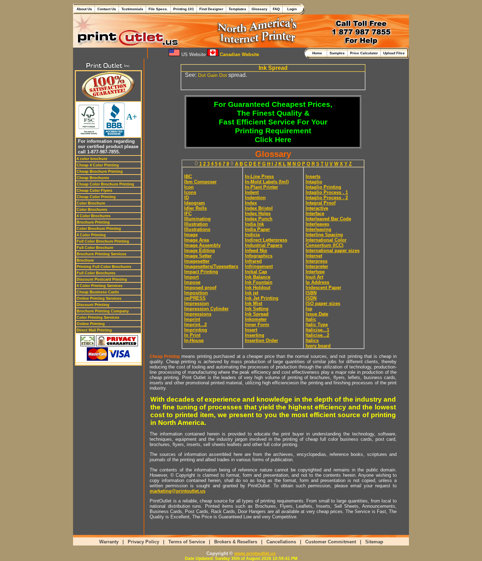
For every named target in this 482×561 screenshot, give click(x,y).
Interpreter (317, 266)
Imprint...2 (195, 324)
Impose (192, 282)
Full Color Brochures (96, 273)
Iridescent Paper (323, 287)
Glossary (259, 9)
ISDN (311, 298)
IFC (188, 213)
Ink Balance (257, 277)
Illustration (196, 224)
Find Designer (211, 9)
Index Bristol (259, 208)
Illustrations (197, 229)
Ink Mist (253, 303)
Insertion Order (261, 340)
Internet (314, 255)
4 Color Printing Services (99, 285)
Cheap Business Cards (98, 292)
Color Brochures (92, 209)
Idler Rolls (195, 208)
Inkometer (256, 319)
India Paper (257, 229)
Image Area (196, 240)
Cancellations (281, 541)
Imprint (192, 319)
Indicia (252, 234)
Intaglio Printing (323, 187)
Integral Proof (321, 203)
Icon (189, 187)
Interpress (316, 261)
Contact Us (106, 9)
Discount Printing (93, 305)
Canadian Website (238, 54)
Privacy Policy (143, 541)
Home (318, 53)
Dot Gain (208, 75)
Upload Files (394, 53)
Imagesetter (197, 261)
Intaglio (314, 181)
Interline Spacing (324, 234)
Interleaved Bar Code (328, 218)
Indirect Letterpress (266, 240)
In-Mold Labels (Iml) (267, 181)
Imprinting (195, 330)
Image (191, 234)
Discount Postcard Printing (102, 279)
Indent (252, 192)
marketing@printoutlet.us (177, 491)
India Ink (254, 224)
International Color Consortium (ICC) (326, 242)
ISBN (311, 292)
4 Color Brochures (93, 216)
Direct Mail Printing (94, 330)
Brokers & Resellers (235, 541)
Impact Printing (201, 271)
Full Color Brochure (95, 247)
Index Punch (258, 218)
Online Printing (91, 324)
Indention (255, 197)
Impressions (197, 314)
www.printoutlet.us (255, 553)
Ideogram (194, 203)
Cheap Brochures (93, 178)
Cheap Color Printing (96, 197)
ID (186, 197)
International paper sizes (333, 250)
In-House (194, 340)
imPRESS (195, 298)
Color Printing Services (98, 317)
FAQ (276, 9)
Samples (337, 53)
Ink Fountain (258, 282)
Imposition (196, 292)
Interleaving (318, 229)
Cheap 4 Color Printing (98, 165)
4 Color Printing (91, 235)
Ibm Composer (200, 181)
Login (291, 9)
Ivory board (318, 345)
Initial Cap (256, 271)
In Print (192, 335)
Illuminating (197, 218)
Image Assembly (202, 245)
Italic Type (317, 324)
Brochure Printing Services (101, 254)
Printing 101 (183, 9)
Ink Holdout (257, 287)
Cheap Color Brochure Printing (105, 184)
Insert (251, 330)
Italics (312, 340)
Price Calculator (364, 53)
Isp (309, 308)
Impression (196, 303)
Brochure (85, 260)
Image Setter (198, 255)
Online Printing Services (99, 298)
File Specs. (158, 9)
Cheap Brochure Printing (100, 171)
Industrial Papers (263, 245)
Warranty (109, 541)
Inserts (313, 176)
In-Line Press (259, 176)
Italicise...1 (317, 330)
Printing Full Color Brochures (104, 266)
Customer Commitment (330, 541)
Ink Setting (257, 308)
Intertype (315, 271)
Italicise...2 (317, 335)
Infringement (259, 266)
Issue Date (317, 314)
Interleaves (317, 224)
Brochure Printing (93, 222)
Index (251, 203)
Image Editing (199, 250)
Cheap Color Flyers (94, 190)
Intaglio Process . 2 (327, 197)
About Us (84, 9)
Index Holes (258, 213)
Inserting (254, 335)
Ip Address (317, 282)
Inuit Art (314, 277)
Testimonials (132, 9)
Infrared (253, 261)
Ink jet (251, 292)
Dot (223, 75)
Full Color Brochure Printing (103, 241)
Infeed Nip (256, 250)
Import (191, 277)
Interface (315, 213)
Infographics (258, 255)
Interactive (317, 208)
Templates (237, 9)
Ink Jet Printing (261, 298)
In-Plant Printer (261, 187)
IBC (188, 176)
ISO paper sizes (323, 303)
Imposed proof (200, 287)
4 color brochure (92, 159)
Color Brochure (91, 203)
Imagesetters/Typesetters (211, 266)
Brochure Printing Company (103, 311)
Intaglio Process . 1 (327, 192)
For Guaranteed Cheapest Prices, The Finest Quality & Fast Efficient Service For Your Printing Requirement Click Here (273, 122)
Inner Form (257, 324)
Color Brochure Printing (99, 228)
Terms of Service (186, 541)
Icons (190, 192)
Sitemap (374, 541)
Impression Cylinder (206, 308)
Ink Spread (257, 314)
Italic (311, 319)
